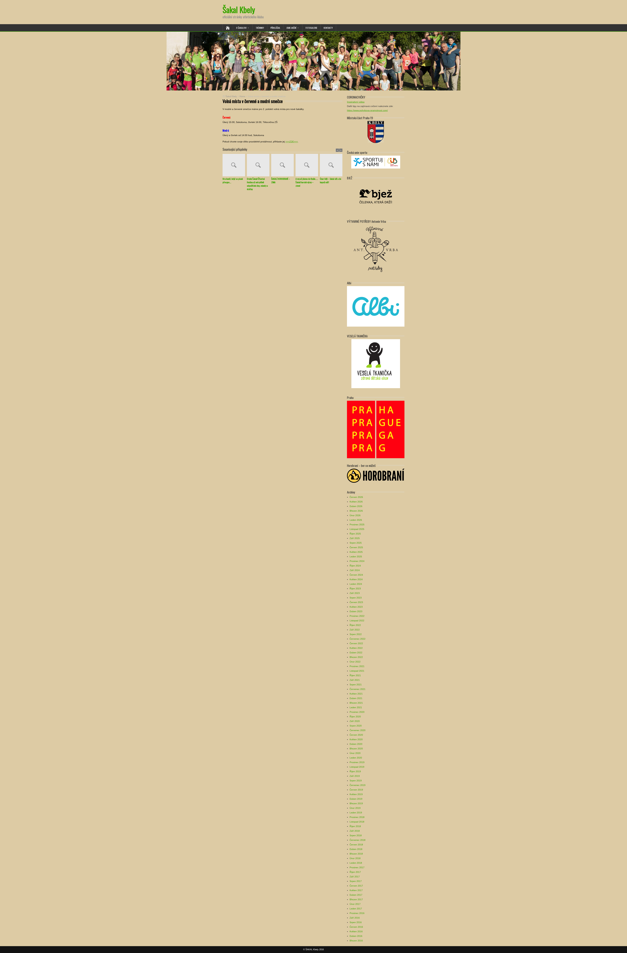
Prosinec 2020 (357, 712)
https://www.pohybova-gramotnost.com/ (367, 110)
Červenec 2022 (357, 639)
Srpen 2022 (356, 634)
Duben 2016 (356, 936)
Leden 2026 (356, 520)
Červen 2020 (356, 735)
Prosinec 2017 (357, 867)
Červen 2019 (356, 789)
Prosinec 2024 (357, 561)
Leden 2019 (356, 812)
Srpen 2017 (356, 881)
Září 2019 (355, 776)
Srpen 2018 (356, 835)
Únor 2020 (355, 753)
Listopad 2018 (357, 821)
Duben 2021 (356, 698)
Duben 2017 (356, 895)
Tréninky (260, 27)
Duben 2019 (356, 799)
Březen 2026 (356, 510)
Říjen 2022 (355, 625)
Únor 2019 (355, 808)
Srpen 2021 (356, 684)
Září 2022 (355, 629)
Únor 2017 (355, 904)
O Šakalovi (241, 27)
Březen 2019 (356, 803)
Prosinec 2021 (357, 666)
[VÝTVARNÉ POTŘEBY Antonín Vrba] (375, 249)
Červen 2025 (356, 547)
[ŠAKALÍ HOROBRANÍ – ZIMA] (283, 165)
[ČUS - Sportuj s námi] (375, 162)
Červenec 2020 (357, 730)
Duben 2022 (356, 652)
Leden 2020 (356, 757)
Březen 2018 (356, 853)
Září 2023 (355, 593)
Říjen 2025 (355, 533)
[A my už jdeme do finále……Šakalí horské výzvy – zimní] (308, 165)
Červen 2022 (356, 643)
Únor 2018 (355, 858)
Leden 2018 (356, 863)
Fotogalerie (311, 27)
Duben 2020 (356, 744)
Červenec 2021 (357, 689)
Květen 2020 (356, 739)
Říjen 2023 (355, 588)
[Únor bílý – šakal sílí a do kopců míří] (332, 165)
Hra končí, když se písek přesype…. (233, 180)
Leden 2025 (356, 556)
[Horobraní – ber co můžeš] (375, 475)
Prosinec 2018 (357, 817)
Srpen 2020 (356, 725)
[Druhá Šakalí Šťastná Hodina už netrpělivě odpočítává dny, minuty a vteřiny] (259, 165)
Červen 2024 (356, 574)
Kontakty (328, 27)
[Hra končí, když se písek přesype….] (235, 165)
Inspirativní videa (355, 102)
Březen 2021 (356, 703)
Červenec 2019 (357, 785)
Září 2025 (355, 538)
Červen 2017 (356, 885)
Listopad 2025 (357, 529)
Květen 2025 (356, 552)
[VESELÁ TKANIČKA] (375, 363)
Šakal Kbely (239, 9)
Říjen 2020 (355, 716)
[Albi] (375, 306)
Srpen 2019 (356, 780)
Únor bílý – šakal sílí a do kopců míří (330, 180)
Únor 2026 (355, 515)
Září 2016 (355, 917)
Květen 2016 (356, 931)
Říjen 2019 (355, 771)
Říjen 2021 (355, 675)
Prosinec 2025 (357, 524)
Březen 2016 (356, 940)
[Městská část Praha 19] (375, 132)
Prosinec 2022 (357, 616)
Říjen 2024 (355, 565)
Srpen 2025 (356, 542)
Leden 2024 (356, 584)
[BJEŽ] (375, 196)
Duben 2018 (356, 849)
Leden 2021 (356, 707)
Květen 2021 (356, 693)
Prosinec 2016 (357, 913)
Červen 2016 (356, 927)
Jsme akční (291, 27)
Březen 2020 (356, 748)
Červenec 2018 (357, 840)
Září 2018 (355, 831)
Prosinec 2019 (357, 762)
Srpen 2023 (356, 597)
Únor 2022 (355, 661)
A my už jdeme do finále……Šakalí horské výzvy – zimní (307, 182)
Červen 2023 (356, 602)
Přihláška (275, 27)
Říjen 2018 (355, 826)
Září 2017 (355, 876)
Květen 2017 (356, 890)
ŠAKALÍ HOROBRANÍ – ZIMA (280, 180)
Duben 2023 (356, 611)
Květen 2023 (356, 607)
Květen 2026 (356, 501)
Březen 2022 (356, 657)
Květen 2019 (356, 794)
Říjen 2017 (355, 872)
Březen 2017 (356, 899)
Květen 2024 (356, 579)
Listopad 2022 (357, 620)
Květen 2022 (356, 648)
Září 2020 (355, 721)
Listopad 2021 (357, 671)
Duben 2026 (356, 506)
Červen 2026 (356, 497)
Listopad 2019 (357, 767)
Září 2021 (355, 680)
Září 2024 (355, 570)
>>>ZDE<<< (291, 141)
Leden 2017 (356, 908)
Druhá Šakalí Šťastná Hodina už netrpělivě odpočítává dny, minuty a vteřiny (257, 184)
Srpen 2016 (356, 922)
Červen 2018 (356, 844)
